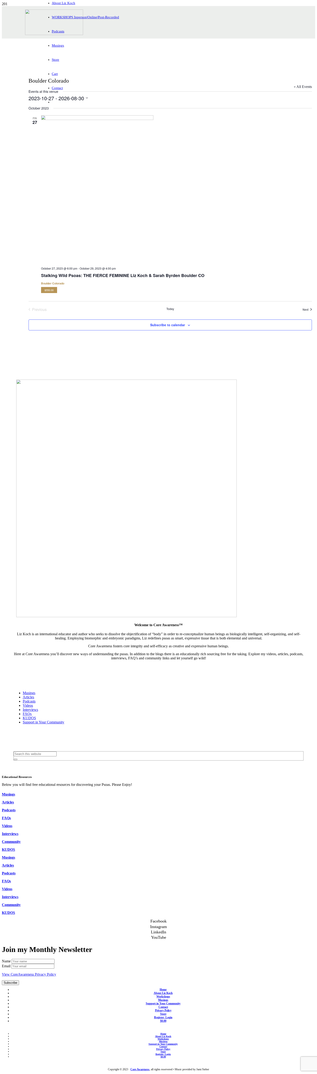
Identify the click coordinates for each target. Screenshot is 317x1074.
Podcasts (29, 701)
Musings (29, 693)
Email (6, 966)
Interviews (30, 710)
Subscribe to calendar (167, 325)
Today (170, 309)
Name (7, 961)
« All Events (303, 87)
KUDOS (29, 718)
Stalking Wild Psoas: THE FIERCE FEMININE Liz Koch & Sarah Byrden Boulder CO (122, 275)
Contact (163, 1007)
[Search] (15, 759)
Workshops (163, 996)
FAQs (27, 714)
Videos (28, 705)
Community (11, 842)
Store (163, 1014)
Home (163, 989)
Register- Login (163, 1017)
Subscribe (10, 982)
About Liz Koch (163, 993)
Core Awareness (139, 1069)
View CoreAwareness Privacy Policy (29, 974)
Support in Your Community (43, 722)
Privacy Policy (163, 1010)
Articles (28, 697)
